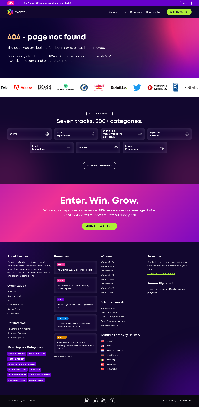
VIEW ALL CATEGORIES (99, 166)
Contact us (13, 313)
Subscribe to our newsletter (161, 274)
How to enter (153, 12)
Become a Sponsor (17, 333)
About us (11, 292)
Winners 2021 (107, 284)
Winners (113, 12)
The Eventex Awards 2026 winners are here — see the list (43, 3)
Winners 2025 (107, 266)
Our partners (13, 309)
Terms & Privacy (169, 401)
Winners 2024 (107, 271)
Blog (9, 300)
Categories (136, 12)
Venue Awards (108, 308)
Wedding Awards (109, 325)
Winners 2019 (107, 292)
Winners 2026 (107, 262)
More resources (63, 357)
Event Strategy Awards (112, 317)
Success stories (15, 305)
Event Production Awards (113, 321)
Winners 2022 (107, 279)
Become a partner (16, 338)
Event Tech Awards (110, 312)
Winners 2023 (107, 275)
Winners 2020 (107, 288)
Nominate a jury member (19, 329)
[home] (17, 12)
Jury (124, 12)
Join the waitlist (179, 12)
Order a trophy (15, 296)
